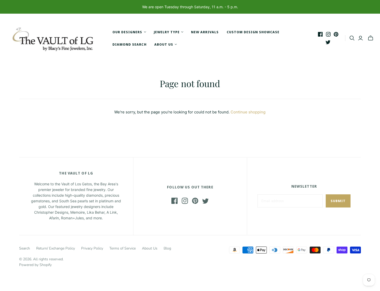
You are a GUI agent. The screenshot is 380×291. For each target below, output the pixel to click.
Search (24, 248)
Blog (167, 248)
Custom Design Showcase (253, 32)
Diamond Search (129, 44)
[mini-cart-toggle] (370, 38)
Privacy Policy (92, 248)
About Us (149, 248)
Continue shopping (248, 112)
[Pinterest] (336, 34)
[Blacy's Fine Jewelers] (55, 38)
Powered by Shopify (35, 264)
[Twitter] (328, 42)
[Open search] (352, 38)
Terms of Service (122, 248)
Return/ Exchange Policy (55, 248)
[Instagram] (328, 34)
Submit (338, 200)
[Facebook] (320, 34)
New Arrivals (205, 32)
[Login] (360, 38)
